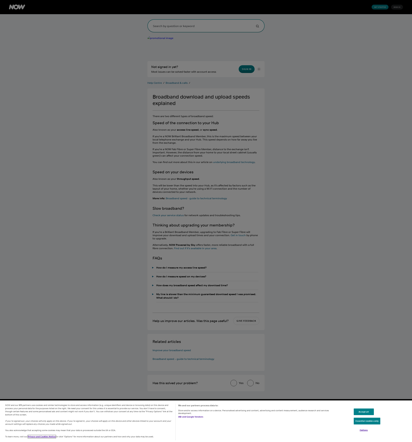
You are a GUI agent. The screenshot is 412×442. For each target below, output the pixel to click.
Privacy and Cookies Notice (42, 436)
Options (364, 430)
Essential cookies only (367, 421)
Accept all (364, 411)
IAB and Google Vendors (190, 416)
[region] (206, 421)
